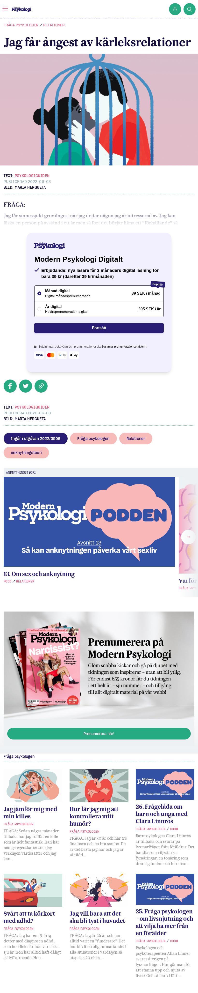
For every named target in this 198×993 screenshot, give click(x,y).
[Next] (188, 537)
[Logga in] (175, 9)
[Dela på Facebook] (10, 386)
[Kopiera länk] (41, 386)
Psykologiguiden (32, 175)
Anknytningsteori (26, 452)
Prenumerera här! (99, 733)
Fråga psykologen (21, 24)
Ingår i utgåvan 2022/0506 (35, 438)
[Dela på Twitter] (25, 386)
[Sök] (190, 9)
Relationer (54, 24)
